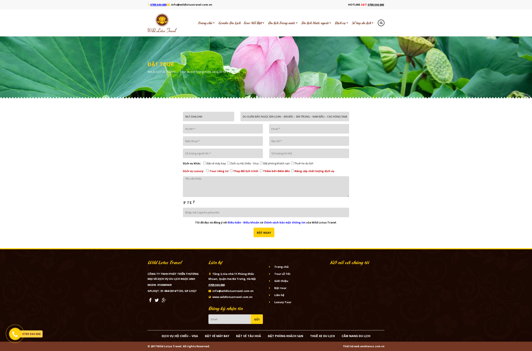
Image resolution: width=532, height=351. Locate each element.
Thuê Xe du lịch (322, 336)
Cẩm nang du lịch (356, 336)
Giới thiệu (281, 281)
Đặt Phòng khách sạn (285, 336)
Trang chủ (205, 22)
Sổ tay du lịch (361, 22)
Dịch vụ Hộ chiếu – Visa (180, 336)
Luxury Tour (282, 302)
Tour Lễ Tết (282, 274)
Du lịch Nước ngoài (315, 22)
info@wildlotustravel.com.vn (191, 4)
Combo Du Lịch (229, 22)
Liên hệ (279, 295)
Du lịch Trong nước (281, 22)
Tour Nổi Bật (252, 22)
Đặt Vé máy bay (217, 336)
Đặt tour (280, 288)
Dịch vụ (340, 22)
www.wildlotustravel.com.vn (232, 297)
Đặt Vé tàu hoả (248, 336)
